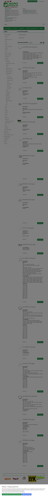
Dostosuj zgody (18, 494)
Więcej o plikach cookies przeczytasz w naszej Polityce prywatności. (13, 491)
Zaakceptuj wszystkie (26, 494)
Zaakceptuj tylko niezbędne (8, 494)
